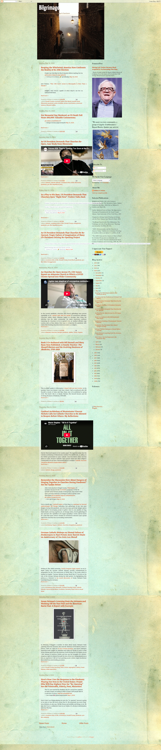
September (99, 280)
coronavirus (62, 715)
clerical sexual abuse (52, 589)
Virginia (80, 332)
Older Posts (83, 723)
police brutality (58, 103)
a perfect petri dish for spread (61, 315)
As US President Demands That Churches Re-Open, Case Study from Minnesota (61, 142)
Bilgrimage (49, 8)
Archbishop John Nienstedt (53, 587)
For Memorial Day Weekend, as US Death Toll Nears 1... (108, 297)
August (98, 283)
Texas (75, 332)
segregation (72, 667)
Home (64, 723)
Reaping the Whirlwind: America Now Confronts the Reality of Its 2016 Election (63, 68)
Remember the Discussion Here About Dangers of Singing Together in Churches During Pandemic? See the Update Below (63, 482)
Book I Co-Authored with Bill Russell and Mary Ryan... (107, 317)
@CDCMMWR (55, 495)
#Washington (71, 488)
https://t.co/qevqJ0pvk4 (59, 75)
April (97, 342)
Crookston (62, 589)
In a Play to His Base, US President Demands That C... (108, 305)
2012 (95, 371)
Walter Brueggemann (49, 262)
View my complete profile (99, 193)
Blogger (91, 737)
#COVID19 (63, 490)
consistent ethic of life (67, 182)
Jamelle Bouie (76, 101)
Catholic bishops (55, 182)
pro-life (49, 184)
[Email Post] (76, 99)
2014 (95, 366)
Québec (71, 332)
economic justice (59, 101)
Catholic (47, 182)
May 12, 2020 (61, 499)
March (98, 344)
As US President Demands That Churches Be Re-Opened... (108, 309)
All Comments (98, 171)
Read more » (44, 95)
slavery (78, 667)
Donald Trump (49, 101)
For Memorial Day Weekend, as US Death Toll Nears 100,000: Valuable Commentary (61, 116)
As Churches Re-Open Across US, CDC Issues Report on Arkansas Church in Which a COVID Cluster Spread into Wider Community (62, 274)
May (97, 291)
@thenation (48, 75)
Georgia (59, 332)
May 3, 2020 (71, 695)
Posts (96, 168)
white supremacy (51, 669)
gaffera (80, 737)
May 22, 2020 (61, 212)
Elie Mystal (68, 101)
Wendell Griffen (51, 105)
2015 (95, 363)
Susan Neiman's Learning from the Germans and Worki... (108, 333)
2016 (95, 360)
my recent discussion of (64, 578)
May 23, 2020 (70, 123)
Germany (68, 589)
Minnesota (44, 103)
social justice (72, 103)
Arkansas (48, 332)
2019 (95, 353)
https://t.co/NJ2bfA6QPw (67, 495)
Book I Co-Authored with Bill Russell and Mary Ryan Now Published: (62, 346)
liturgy (53, 470)
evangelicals (77, 223)
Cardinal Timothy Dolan (69, 587)
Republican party (57, 184)
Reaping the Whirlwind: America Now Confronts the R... (106, 293)
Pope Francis (75, 589)
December (99, 273)
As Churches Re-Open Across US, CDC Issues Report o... (108, 313)
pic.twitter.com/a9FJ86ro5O (53, 121)
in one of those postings (65, 648)
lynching (57, 667)
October (98, 278)
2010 (95, 376)
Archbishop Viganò (51, 525)
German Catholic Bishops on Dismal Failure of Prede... (107, 329)
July (97, 286)
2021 (95, 268)
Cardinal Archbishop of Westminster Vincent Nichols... (108, 321)
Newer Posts (44, 723)
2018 (95, 355)
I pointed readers (58, 504)
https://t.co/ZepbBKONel (65, 693)
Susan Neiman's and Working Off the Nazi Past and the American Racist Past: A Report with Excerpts (63, 603)
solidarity (46, 717)
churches (54, 332)
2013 (95, 368)
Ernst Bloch (71, 260)
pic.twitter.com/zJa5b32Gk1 (53, 497)
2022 (95, 265)
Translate (106, 182)
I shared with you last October (73, 388)
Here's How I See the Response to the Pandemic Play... (106, 337)
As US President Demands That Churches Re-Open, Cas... (108, 301)
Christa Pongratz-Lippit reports (70, 568)
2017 (95, 358)
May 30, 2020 (74, 77)
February (98, 347)
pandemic (51, 103)
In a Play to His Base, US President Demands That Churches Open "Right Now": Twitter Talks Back (63, 195)
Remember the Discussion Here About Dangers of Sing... (106, 325)
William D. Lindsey (99, 190)
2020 (95, 270)
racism (66, 103)
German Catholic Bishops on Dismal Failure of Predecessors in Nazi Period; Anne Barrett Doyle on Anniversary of (63, 534)
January (98, 349)
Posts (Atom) (50, 727)
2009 (95, 378)
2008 (95, 381)
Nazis (62, 667)
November (99, 275)
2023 (95, 263)
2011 (95, 373)
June (97, 288)
